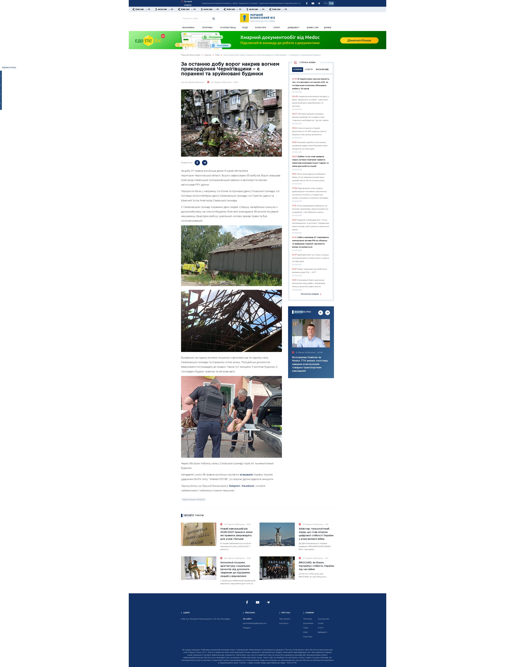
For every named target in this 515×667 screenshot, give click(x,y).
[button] (320, 312)
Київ (305, 632)
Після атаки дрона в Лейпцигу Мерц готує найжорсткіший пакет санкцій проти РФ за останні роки (308, 177)
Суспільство (227, 27)
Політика (207, 27)
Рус (326, 3)
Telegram (234, 486)
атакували (246, 475)
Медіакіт (247, 628)
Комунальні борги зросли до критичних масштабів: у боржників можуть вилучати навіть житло (308, 283)
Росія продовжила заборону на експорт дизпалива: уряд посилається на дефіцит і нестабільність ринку (310, 209)
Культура (260, 27)
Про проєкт (284, 619)
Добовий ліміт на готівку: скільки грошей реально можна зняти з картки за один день (310, 258)
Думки (327, 27)
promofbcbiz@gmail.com (254, 623)
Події (245, 27)
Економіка (188, 27)
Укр (331, 3)
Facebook (248, 486)
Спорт (276, 27)
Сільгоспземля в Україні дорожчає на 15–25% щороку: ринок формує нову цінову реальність (309, 131)
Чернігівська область (193, 500)
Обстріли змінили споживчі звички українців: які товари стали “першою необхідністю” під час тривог (249, 3)
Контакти (283, 623)
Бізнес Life (313, 27)
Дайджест (293, 27)
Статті (320, 628)
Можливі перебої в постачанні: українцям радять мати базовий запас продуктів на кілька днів (310, 146)
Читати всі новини (310, 294)
